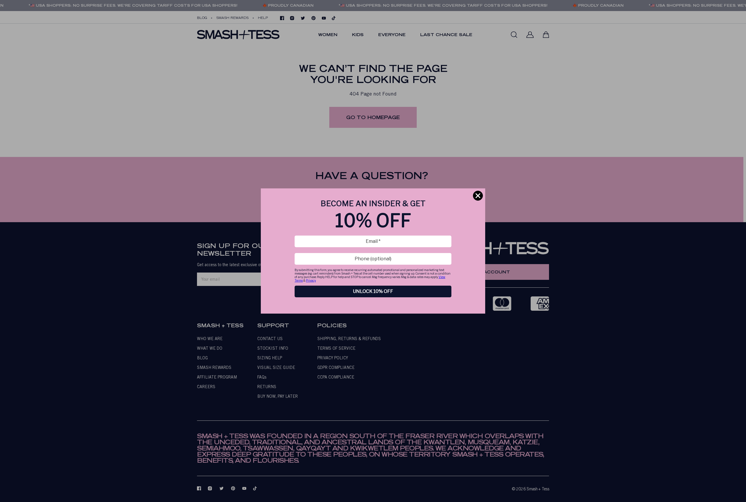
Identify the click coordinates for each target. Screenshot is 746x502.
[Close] (478, 196)
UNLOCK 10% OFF (373, 291)
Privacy (311, 280)
